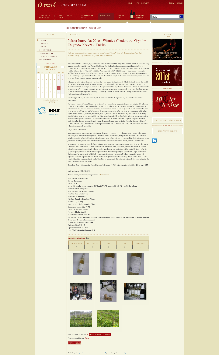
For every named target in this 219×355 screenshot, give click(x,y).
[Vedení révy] (81, 318)
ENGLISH (180, 3)
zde (107, 174)
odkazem (101, 174)
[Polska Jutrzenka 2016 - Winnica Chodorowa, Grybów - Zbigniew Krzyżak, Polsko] (81, 264)
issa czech (103, 353)
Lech (78, 35)
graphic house (84, 353)
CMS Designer (123, 353)
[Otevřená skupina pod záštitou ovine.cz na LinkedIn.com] (154, 140)
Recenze (71, 28)
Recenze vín (81, 28)
